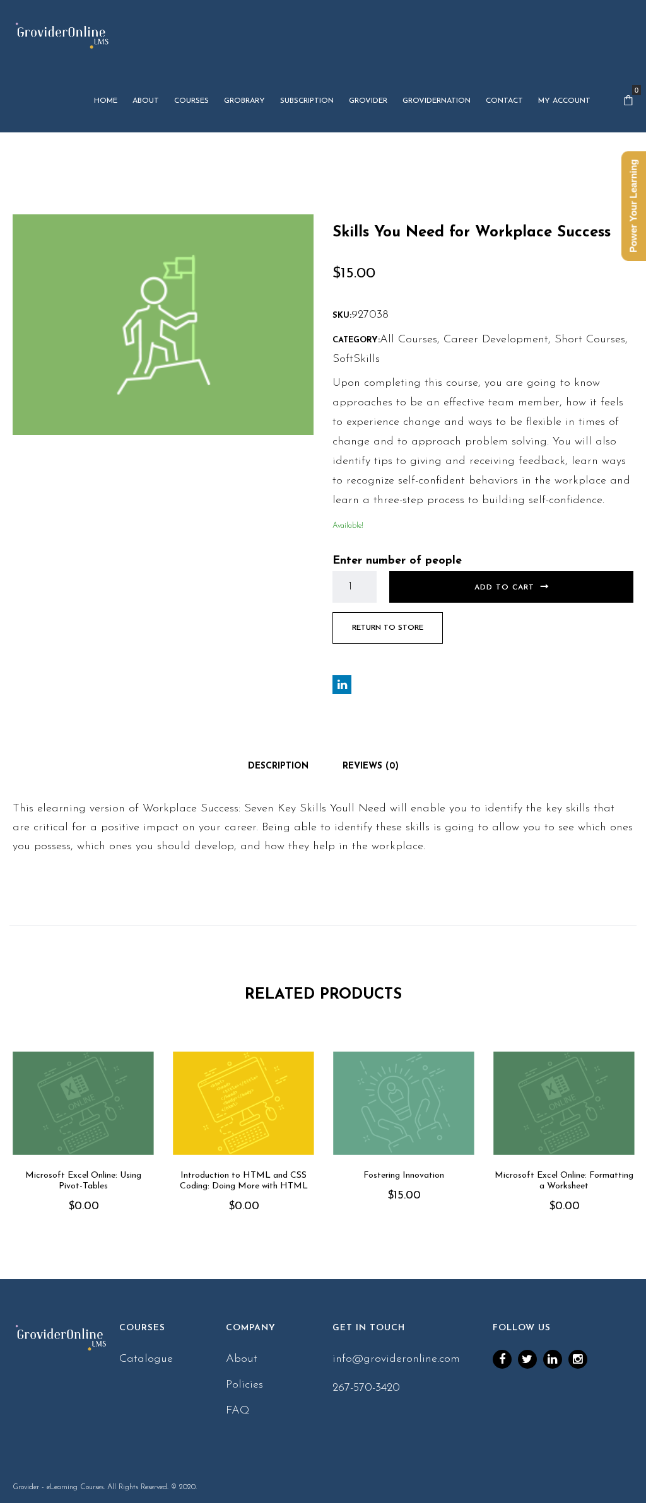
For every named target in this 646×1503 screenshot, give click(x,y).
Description (278, 766)
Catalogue (146, 1359)
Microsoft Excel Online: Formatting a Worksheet (564, 1181)
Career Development (495, 339)
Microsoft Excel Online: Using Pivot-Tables (83, 1181)
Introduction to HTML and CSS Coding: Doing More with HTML (244, 1181)
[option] (83, 1150)
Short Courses (590, 339)
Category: (356, 340)
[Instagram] (577, 1359)
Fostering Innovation (403, 1175)
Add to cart (504, 587)
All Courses (408, 339)
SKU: (341, 315)
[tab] (278, 766)
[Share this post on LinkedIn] (341, 684)
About (241, 1359)
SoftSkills (356, 359)
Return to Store (387, 628)
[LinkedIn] (552, 1359)
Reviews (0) (371, 766)
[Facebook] (502, 1359)
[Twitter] (527, 1359)
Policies (244, 1385)
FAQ (238, 1411)
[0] (628, 100)
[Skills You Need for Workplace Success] (163, 324)
